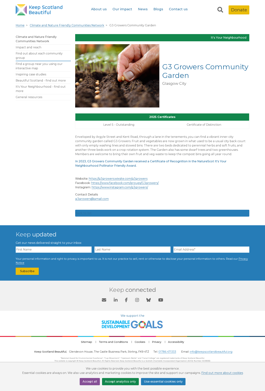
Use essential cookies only (163, 381)
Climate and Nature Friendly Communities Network (67, 25)
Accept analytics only (120, 381)
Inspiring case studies (31, 74)
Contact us (178, 9)
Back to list (83, 213)
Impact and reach (28, 47)
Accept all (90, 381)
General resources (29, 97)
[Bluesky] (148, 300)
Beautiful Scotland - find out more (41, 80)
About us (99, 9)
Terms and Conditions (113, 342)
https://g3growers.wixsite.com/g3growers (118, 178)
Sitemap (86, 342)
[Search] (220, 9)
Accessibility (176, 342)
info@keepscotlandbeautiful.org (211, 351)
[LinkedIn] (115, 300)
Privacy (156, 342)
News (143, 9)
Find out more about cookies (222, 373)
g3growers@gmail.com (92, 199)
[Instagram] (137, 300)
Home (20, 25)
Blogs (158, 9)
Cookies (140, 342)
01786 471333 (167, 351)
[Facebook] (126, 300)
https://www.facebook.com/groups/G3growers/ (125, 183)
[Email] (104, 300)
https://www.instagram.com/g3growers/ (120, 187)
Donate (239, 9)
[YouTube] (160, 300)
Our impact (122, 9)
